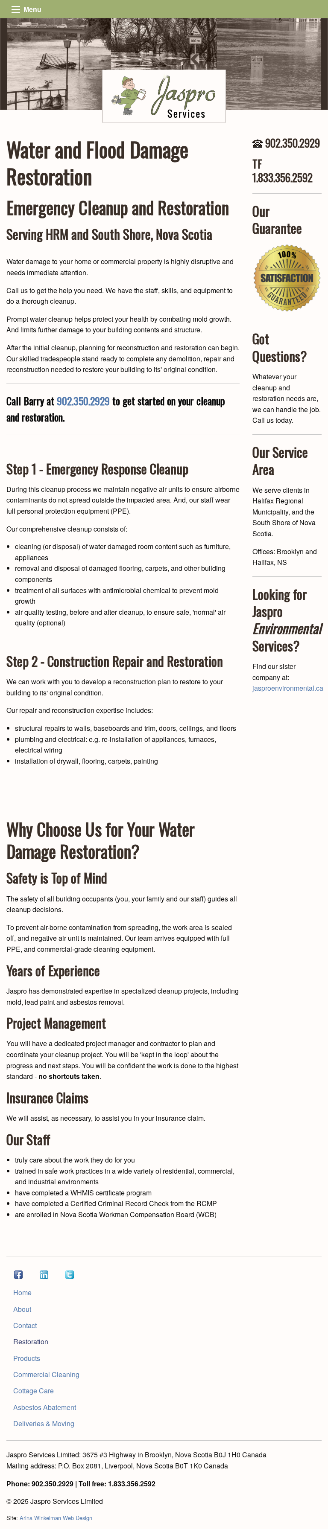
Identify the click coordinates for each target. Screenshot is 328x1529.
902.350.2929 (83, 400)
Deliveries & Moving (43, 1423)
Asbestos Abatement (44, 1407)
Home (22, 1292)
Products (26, 1358)
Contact (25, 1325)
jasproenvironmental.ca (287, 688)
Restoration (30, 1341)
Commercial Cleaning (46, 1374)
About (22, 1309)
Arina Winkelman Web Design (56, 1518)
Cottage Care (33, 1390)
